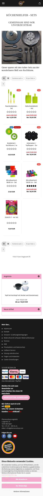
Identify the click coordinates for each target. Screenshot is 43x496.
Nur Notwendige (21, 486)
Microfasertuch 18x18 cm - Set (11, 181)
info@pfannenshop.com (14, 428)
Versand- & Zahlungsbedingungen (16, 335)
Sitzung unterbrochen (11, 353)
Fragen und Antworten (11, 356)
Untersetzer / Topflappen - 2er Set (31, 144)
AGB (5, 344)
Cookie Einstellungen (11, 360)
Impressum (8, 329)
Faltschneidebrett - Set (31, 107)
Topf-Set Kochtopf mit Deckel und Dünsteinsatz (21, 295)
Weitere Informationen (22, 491)
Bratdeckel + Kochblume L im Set (11, 144)
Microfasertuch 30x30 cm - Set (31, 181)
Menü (3, 3)
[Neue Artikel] (39, 309)
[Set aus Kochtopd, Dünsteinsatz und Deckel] (21, 286)
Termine (6, 341)
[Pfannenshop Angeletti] (21, 3)
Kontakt (6, 332)
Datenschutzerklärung (9, 475)
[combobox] (17, 78)
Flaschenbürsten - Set (11, 107)
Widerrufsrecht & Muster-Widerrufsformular (19, 338)
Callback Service (9, 350)
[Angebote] (39, 276)
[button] (4, 78)
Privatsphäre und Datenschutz (14, 347)
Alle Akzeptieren (21, 479)
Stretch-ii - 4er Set (11, 217)
